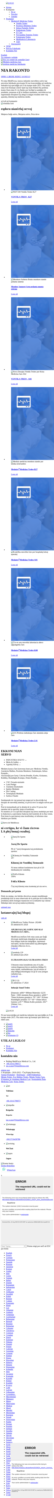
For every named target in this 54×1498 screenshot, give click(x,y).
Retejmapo (21, 1075)
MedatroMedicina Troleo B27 (24, 469)
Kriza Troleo (19, 1082)
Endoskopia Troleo (23, 30)
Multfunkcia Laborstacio (26, 39)
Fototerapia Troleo (23, 37)
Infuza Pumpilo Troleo (25, 28)
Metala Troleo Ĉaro (37, 1077)
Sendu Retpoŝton (8, 1166)
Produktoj (10, 19)
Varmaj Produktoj (8, 1075)
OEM (8, 46)
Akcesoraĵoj (16, 44)
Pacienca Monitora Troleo (26, 26)
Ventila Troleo (21, 23)
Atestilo (14, 16)
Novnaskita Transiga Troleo (27, 35)
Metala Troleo (6, 1077)
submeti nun (6, 907)
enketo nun (5, 1070)
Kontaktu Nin (11, 51)
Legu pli (14, 202)
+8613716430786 (13, 1139)
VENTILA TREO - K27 (21, 197)
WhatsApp (11, 1170)
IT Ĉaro (19, 32)
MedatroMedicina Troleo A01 (24, 560)
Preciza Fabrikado (13, 48)
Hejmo (8, 7)
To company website (9, 57)
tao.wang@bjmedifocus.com (17, 1066)
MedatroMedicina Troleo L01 (24, 741)
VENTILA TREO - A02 (21, 379)
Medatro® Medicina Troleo (22, 21)
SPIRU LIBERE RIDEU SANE (15, 77)
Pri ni (13, 12)
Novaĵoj (14, 14)
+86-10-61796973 (13, 1064)
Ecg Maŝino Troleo (20, 1077)
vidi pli (4, 918)
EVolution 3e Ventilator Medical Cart (15, 1079)
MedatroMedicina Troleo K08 (24, 650)
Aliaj (18, 42)
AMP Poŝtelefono (34, 1075)
